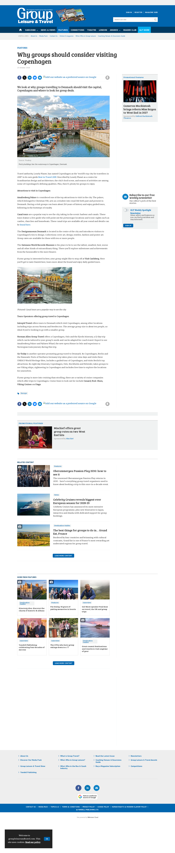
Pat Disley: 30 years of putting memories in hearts (63, 607)
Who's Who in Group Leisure (86, 36)
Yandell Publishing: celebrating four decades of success (32, 647)
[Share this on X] (24, 77)
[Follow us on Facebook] (78, 788)
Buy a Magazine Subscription (108, 766)
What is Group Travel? (69, 756)
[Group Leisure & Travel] (35, 22)
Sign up (128, 225)
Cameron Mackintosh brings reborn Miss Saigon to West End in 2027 (139, 109)
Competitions (136, 766)
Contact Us (54, 36)
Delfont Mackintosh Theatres (137, 117)
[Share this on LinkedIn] (30, 77)
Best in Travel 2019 (47, 177)
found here (25, 225)
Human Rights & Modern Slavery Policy (129, 807)
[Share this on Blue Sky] (35, 77)
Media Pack (43, 36)
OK (47, 839)
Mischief (69, 439)
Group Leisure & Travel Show (32, 766)
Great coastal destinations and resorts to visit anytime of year (95, 648)
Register (138, 12)
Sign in (76, 73)
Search (155, 19)
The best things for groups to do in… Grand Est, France (80, 531)
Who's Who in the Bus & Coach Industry (73, 767)
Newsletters (136, 756)
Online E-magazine (66, 36)
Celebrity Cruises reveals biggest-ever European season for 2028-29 (77, 501)
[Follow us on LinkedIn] (87, 788)
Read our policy (32, 842)
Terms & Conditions (71, 807)
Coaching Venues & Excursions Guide (111, 36)
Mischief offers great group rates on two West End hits (69, 431)
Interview (87, 603)
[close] (109, 73)
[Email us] (96, 788)
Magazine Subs (151, 12)
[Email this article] (40, 77)
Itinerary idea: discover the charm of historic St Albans (32, 609)
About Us (34, 36)
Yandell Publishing (28, 772)
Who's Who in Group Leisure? (72, 760)
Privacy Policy (88, 807)
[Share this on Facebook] (19, 77)
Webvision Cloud (93, 817)
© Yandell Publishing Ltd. (87, 810)
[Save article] (107, 77)
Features (22, 48)
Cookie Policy (103, 807)
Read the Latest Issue (105, 756)
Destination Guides (62, 526)
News (56, 495)
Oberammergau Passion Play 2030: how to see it (79, 472)
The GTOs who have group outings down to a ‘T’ (62, 646)
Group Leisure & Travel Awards (144, 760)
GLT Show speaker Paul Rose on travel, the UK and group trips (95, 609)
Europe (24, 393)
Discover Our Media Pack (31, 760)
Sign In (129, 12)
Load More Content (63, 556)
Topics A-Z (54, 807)
